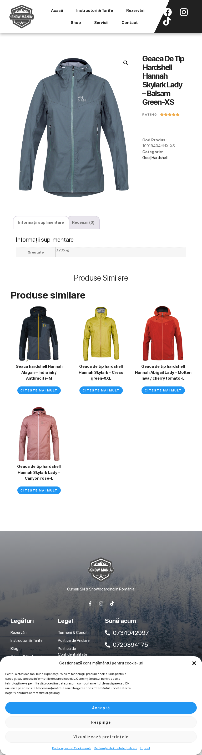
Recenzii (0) (83, 222)
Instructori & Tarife (94, 10)
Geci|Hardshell (155, 157)
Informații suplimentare (41, 222)
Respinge (101, 722)
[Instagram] (101, 603)
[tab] (41, 222)
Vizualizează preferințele (101, 736)
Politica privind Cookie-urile (71, 748)
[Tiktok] (112, 603)
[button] (194, 663)
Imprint (145, 748)
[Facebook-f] (90, 603)
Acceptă (101, 707)
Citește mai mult (39, 390)
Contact (130, 22)
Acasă (57, 10)
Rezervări (135, 10)
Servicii (101, 22)
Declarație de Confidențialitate (115, 748)
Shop (76, 22)
